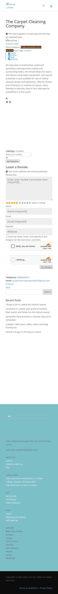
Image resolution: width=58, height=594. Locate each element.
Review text (11, 175)
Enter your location (15, 151)
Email (8, 216)
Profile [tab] (13, 53)
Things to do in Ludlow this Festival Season (26, 304)
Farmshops (11, 499)
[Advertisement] (29, 367)
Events (9, 460)
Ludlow (27, 50)
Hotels (9, 513)
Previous (10, 284)
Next (8, 287)
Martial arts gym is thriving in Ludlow (23, 332)
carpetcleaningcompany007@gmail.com (31, 280)
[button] (10, 43)
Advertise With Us (14, 464)
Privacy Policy (46, 588)
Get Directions (13, 161)
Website (9, 226)
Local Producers (13, 502)
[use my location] (29, 158)
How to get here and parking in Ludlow (24, 478)
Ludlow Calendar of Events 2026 (21, 481)
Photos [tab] (13, 55)
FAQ (8, 467)
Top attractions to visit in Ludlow (21, 485)
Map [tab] (12, 57)
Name (8, 206)
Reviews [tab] (14, 59)
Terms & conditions (28, 588)
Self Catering (12, 520)
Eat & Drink (11, 496)
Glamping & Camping (16, 517)
